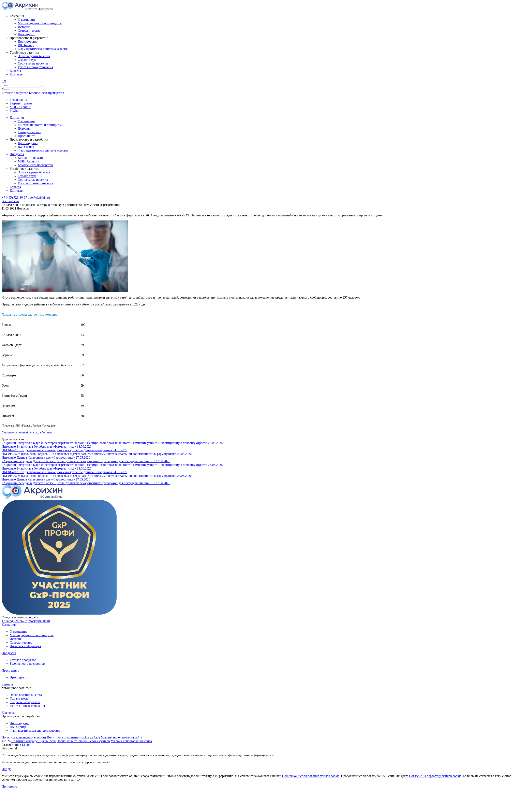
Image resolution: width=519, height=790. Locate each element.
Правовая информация (25, 646)
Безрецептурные (21, 103)
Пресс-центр (26, 34)
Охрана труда (27, 59)
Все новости (10, 201)
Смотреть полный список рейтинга (27, 432)
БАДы (14, 110)
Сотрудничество (29, 30)
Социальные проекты (33, 63)
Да (9, 769)
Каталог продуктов (15, 93)
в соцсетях (32, 617)
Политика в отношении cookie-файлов (73, 737)
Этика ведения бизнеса (34, 56)
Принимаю (9, 786)
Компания (17, 117)
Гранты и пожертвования (35, 67)
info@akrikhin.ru (39, 197)
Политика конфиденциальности (24, 737)
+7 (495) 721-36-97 (14, 197)
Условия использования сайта (121, 737)
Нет (4, 769)
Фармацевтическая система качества (43, 49)
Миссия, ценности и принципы (40, 23)
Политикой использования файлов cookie (310, 776)
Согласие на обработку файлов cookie (435, 776)
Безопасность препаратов (46, 93)
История (24, 27)
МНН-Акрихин (20, 107)
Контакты (16, 74)
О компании (26, 19)
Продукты (17, 154)
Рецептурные (19, 99)
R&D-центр (26, 45)
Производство (28, 41)
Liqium (26, 744)
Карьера (15, 70)
